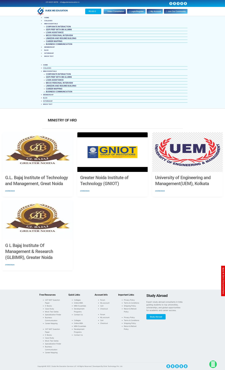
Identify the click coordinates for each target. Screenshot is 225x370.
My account (104, 303)
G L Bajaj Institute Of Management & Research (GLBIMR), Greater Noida (29, 251)
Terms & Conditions (131, 303)
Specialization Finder (53, 315)
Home (46, 17)
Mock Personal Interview (59, 35)
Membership (49, 47)
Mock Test (49, 56)
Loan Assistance (55, 32)
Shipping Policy (130, 306)
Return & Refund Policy (130, 310)
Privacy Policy (129, 300)
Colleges (48, 21)
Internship (49, 53)
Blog (46, 50)
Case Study (49, 309)
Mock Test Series (52, 312)
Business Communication (59, 44)
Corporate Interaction (58, 26)
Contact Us (78, 315)
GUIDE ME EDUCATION (56, 10)
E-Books (48, 306)
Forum (102, 300)
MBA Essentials (51, 24)
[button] (113, 61)
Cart (101, 306)
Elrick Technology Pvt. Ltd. (113, 366)
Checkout (104, 309)
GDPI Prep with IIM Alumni (59, 29)
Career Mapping (54, 41)
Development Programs (79, 310)
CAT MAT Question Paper (52, 301)
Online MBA (78, 303)
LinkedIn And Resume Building (61, 38)
